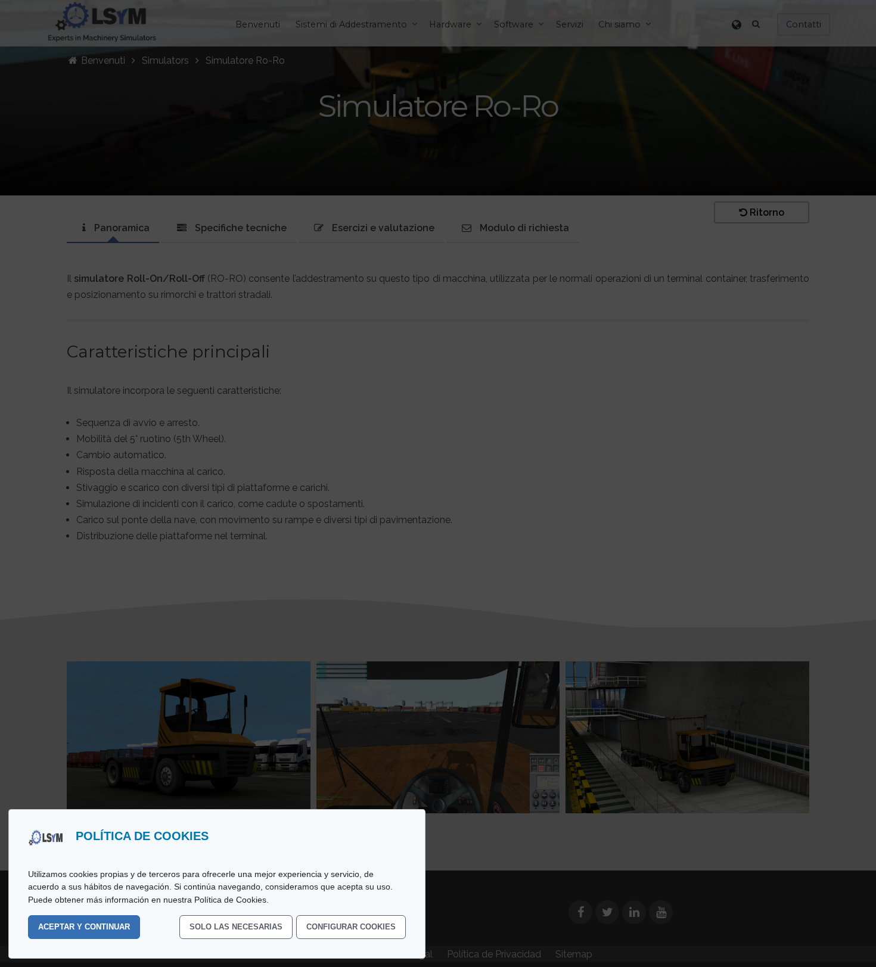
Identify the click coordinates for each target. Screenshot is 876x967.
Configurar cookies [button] (351, 926)
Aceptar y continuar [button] (84, 926)
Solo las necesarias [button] (236, 926)
